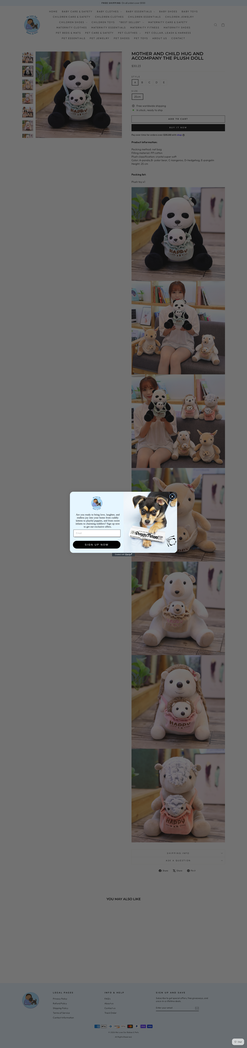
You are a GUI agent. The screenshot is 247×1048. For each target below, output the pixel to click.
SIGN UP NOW (97, 544)
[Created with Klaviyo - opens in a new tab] (123, 554)
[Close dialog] (172, 496)
